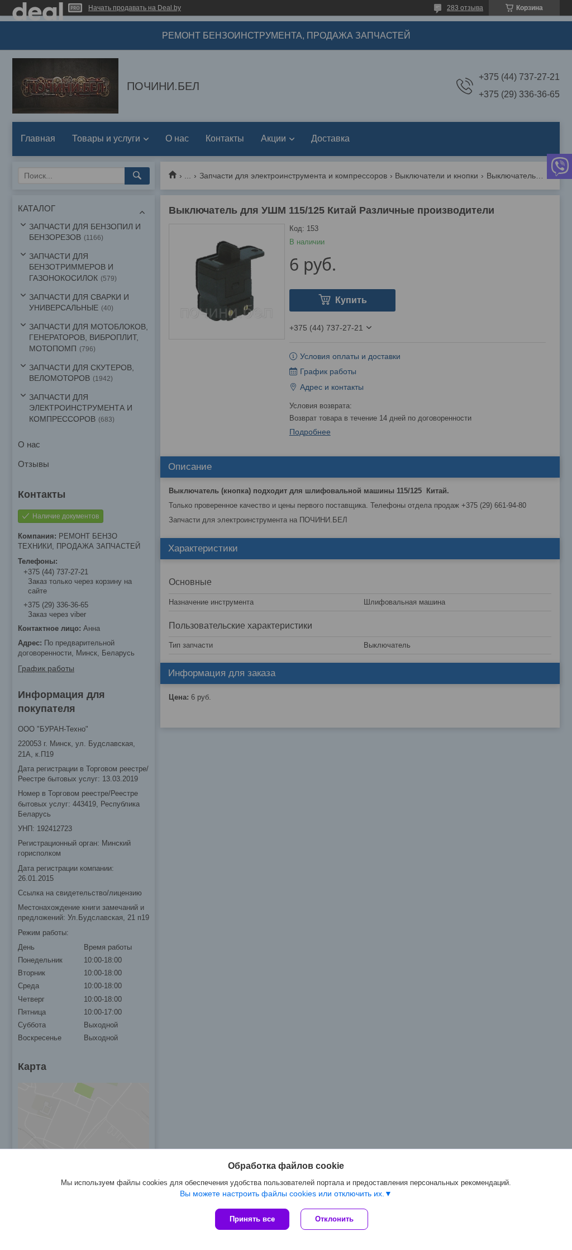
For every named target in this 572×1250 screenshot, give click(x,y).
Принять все (252, 1219)
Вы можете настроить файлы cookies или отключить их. (282, 1193)
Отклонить (334, 1219)
